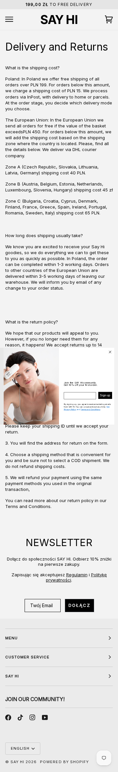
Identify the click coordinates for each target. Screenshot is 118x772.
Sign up (105, 395)
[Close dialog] (110, 352)
